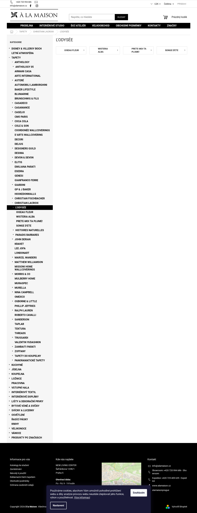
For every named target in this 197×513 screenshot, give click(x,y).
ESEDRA (19, 171)
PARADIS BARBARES (27, 234)
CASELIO (20, 112)
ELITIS (18, 162)
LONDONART (22, 252)
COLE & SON (22, 125)
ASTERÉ (19, 80)
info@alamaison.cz (161, 466)
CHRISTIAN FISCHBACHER (30, 198)
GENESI (19, 175)
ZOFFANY (20, 351)
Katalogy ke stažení (19, 465)
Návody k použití (18, 473)
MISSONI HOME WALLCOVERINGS (25, 268)
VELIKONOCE (19, 428)
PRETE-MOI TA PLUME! (29, 221)
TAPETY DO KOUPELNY (28, 355)
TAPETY (16, 57)
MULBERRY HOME (25, 278)
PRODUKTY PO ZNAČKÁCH (27, 437)
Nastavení (58, 505)
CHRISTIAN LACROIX (26, 202)
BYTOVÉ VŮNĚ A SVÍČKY (25, 405)
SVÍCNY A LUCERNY (23, 410)
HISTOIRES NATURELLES (29, 230)
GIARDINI (20, 184)
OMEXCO (20, 296)
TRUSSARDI (21, 337)
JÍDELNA (16, 369)
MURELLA (20, 287)
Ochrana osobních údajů (22, 485)
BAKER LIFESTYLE (25, 89)
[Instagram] (37, 6)
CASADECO (21, 103)
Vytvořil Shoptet (179, 506)
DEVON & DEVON (24, 157)
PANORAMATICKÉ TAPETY (30, 360)
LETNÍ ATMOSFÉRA (23, 53)
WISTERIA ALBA (25, 216)
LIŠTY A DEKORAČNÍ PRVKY (27, 401)
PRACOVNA (18, 383)
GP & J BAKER (23, 189)
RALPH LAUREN (24, 310)
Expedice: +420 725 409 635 (165, 478)
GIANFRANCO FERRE (26, 180)
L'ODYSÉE (20, 207)
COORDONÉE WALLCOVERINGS (32, 130)
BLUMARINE (22, 94)
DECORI (19, 139)
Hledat (121, 17)
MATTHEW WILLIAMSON (29, 262)
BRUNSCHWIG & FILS (27, 98)
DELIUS (19, 144)
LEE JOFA (20, 248)
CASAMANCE (22, 107)
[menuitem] (26, 25)
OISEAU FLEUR (24, 212)
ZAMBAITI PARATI (25, 346)
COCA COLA (21, 121)
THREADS (20, 333)
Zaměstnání (15, 469)
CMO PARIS (21, 116)
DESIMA (19, 153)
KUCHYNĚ (17, 364)
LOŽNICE (17, 378)
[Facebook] (30, 6)
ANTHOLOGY (22, 62)
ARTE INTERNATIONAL (28, 75)
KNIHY (15, 423)
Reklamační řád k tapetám (22, 477)
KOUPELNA (18, 373)
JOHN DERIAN (23, 239)
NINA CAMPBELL (24, 292)
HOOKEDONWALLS (25, 193)
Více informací (82, 497)
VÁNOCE (16, 433)
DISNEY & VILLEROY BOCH (27, 48)
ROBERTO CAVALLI (25, 315)
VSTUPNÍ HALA (20, 387)
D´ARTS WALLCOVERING (29, 134)
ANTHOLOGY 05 (24, 66)
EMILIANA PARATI (25, 166)
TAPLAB (19, 324)
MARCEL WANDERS (26, 257)
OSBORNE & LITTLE (26, 301)
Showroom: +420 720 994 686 (166, 470)
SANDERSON (22, 319)
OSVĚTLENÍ (18, 414)
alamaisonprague (160, 490)
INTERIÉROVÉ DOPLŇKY (25, 396)
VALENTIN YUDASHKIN (28, 342)
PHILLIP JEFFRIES (25, 306)
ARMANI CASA (23, 71)
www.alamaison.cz (161, 485)
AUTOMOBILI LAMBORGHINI (31, 84)
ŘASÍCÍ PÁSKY (20, 419)
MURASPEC (21, 283)
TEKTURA (20, 328)
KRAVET (19, 243)
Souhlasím (139, 492)
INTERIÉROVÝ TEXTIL (24, 392)
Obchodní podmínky (19, 481)
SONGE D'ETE (23, 225)
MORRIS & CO (22, 274)
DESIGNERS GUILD (25, 148)
